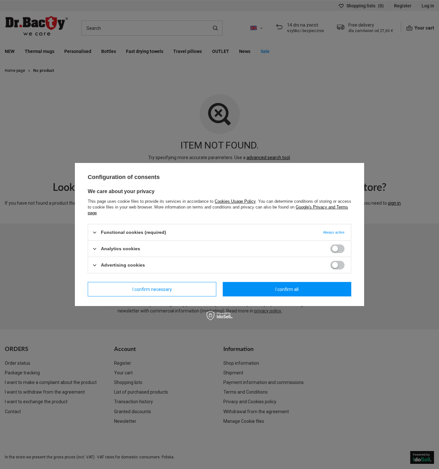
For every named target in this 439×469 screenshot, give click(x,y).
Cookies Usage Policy (235, 201)
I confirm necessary (152, 289)
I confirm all (287, 289)
